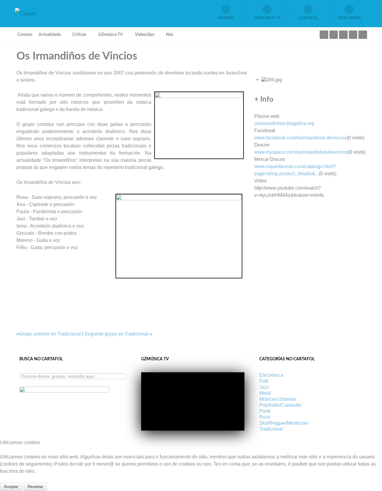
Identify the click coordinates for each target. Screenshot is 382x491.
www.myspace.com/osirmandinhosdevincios (301, 152)
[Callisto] (25, 13)
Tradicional (271, 428)
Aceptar (11, 486)
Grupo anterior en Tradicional (49, 333)
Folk (264, 381)
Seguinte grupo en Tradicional (118, 333)
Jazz (264, 387)
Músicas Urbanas (277, 399)
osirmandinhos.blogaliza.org (284, 123)
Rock (264, 417)
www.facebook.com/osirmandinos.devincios (300, 137)
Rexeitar (35, 486)
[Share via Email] (18, 281)
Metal (265, 393)
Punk (264, 411)
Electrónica (271, 375)
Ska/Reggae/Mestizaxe (284, 423)
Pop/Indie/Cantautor (280, 405)
